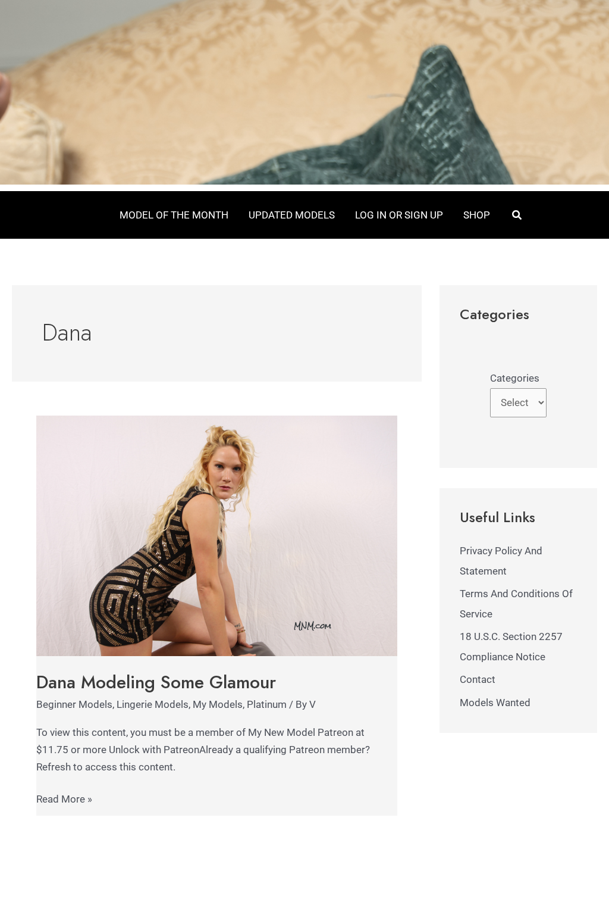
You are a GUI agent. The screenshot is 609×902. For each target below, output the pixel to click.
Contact (477, 679)
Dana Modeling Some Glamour (156, 682)
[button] (517, 215)
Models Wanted (495, 703)
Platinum (267, 704)
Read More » (64, 798)
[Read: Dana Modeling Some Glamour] (216, 535)
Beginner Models (74, 704)
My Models (218, 704)
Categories (514, 378)
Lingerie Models (153, 704)
